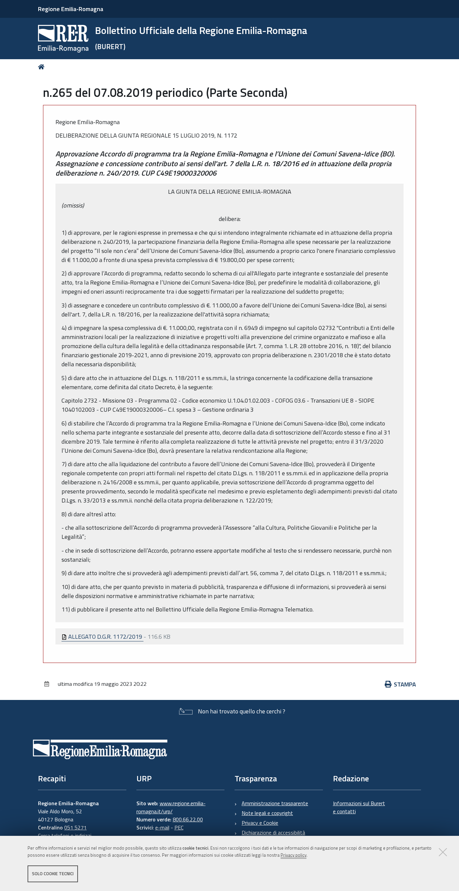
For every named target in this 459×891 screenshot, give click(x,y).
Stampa (405, 684)
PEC (178, 827)
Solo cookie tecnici (53, 873)
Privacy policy (293, 855)
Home (42, 67)
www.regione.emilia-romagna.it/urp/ (171, 807)
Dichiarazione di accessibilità (273, 832)
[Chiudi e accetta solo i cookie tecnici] (442, 852)
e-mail (162, 827)
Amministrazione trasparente (275, 803)
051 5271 (75, 827)
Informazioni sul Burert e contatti (359, 807)
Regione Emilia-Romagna (70, 8)
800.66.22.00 (188, 819)
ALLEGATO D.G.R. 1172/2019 (105, 636)
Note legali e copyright (267, 813)
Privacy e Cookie (260, 823)
